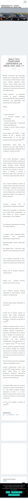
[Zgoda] (26, 490)
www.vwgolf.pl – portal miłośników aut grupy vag (11, 6)
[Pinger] (13, 414)
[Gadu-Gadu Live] (8, 414)
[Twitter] (5, 414)
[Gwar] (10, 414)
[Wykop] (7, 414)
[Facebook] (3, 414)
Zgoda (7, 492)
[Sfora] (16, 414)
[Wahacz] (18, 414)
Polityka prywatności (14, 495)
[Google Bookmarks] (11, 414)
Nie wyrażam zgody (17, 492)
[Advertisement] (14, 40)
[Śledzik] (15, 414)
